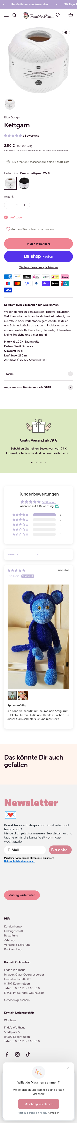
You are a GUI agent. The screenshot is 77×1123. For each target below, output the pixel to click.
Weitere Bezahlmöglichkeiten (38, 267)
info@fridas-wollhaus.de (28, 993)
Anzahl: (9, 196)
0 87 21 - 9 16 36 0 (27, 988)
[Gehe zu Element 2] (10, 104)
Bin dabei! (60, 849)
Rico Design (12, 117)
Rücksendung (13, 949)
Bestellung (11, 935)
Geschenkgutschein (17, 1000)
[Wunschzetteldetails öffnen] (58, 15)
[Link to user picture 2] (12, 695)
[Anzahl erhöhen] (25, 205)
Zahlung (9, 940)
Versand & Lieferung (17, 945)
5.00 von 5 (49, 502)
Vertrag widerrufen (22, 895)
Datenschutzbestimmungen (19, 861)
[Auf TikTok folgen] (28, 1054)
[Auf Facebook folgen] (7, 1054)
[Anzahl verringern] (9, 205)
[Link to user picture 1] (38, 636)
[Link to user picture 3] (23, 695)
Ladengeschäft (13, 931)
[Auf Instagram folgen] (17, 1054)
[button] (13, 135)
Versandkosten (25, 150)
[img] (16, 570)
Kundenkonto (13, 926)
